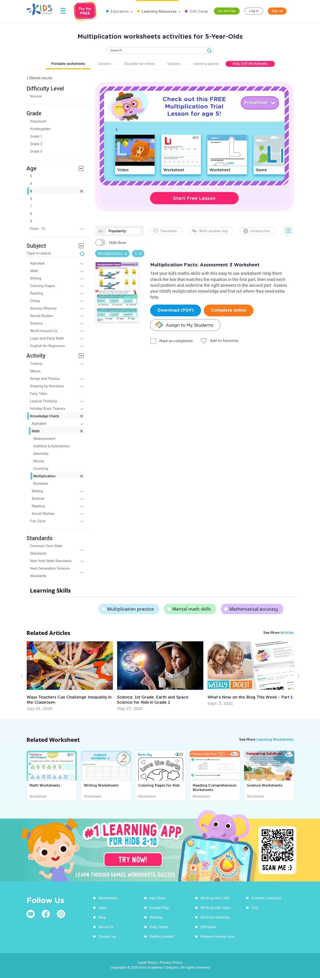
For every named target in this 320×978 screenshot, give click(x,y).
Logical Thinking (43, 401)
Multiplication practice (130, 609)
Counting (40, 468)
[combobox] (123, 231)
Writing (35, 278)
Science (36, 323)
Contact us (107, 936)
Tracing (36, 363)
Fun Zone (37, 521)
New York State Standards (51, 560)
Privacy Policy (171, 962)
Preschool (38, 121)
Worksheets (107, 898)
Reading (36, 293)
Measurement (44, 438)
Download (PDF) (175, 310)
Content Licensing (266, 898)
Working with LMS (214, 898)
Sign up (277, 11)
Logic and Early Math (47, 338)
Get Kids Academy (215, 917)
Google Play (159, 907)
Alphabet (37, 263)
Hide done (117, 242)
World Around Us (43, 330)
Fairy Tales (38, 393)
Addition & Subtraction (51, 446)
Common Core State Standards (46, 549)
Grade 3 (36, 151)
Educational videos (139, 63)
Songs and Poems (45, 378)
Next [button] (297, 676)
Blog (102, 917)
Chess (35, 300)
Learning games (206, 63)
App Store (157, 898)
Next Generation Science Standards (50, 572)
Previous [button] (22, 676)
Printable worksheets (68, 63)
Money (38, 461)
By (100, 231)
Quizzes (173, 63)
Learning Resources (158, 11)
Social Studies (41, 315)
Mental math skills (191, 609)
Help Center (158, 926)
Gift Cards (198, 11)
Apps (102, 907)
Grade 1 (36, 136)
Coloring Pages (42, 285)
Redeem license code (217, 936)
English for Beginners (47, 345)
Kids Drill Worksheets (250, 63)
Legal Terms (147, 962)
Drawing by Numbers (47, 386)
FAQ (254, 907)
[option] (43, 676)
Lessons (104, 63)
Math (34, 270)
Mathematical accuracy (253, 609)
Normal (36, 96)
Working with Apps (215, 907)
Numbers (40, 483)
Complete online (228, 310)
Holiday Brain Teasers (47, 408)
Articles (287, 632)
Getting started (161, 936)
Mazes (35, 371)
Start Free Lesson (194, 198)
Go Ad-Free (227, 11)
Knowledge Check (44, 416)
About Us (105, 926)
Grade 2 (36, 143)
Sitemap (156, 917)
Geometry (41, 453)
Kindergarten (40, 128)
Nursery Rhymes (43, 308)
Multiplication (44, 476)
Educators (119, 11)
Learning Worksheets (275, 739)
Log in (253, 11)
